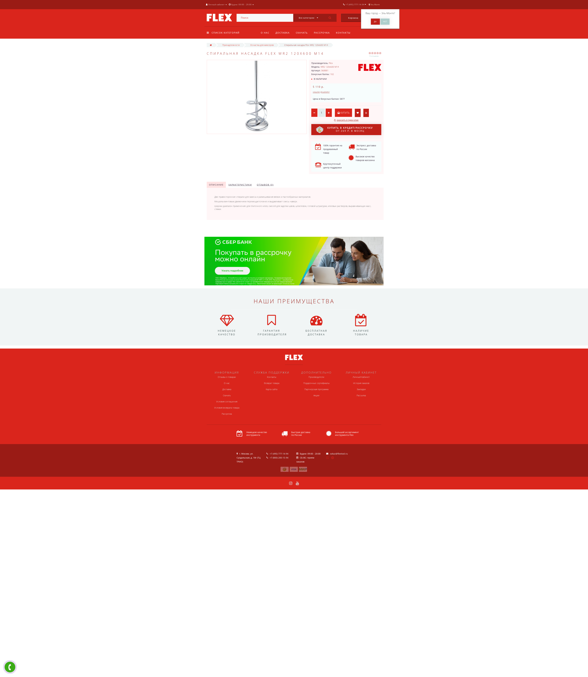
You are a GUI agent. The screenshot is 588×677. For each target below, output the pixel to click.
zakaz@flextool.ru (339, 453)
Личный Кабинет (361, 377)
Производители (316, 377)
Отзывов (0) (265, 184)
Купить (345, 112)
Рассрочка (322, 32)
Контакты (343, 32)
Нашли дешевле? (321, 92)
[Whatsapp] (327, 457)
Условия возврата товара (226, 407)
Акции (316, 395)
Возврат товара (271, 383)
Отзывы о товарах (227, 377)
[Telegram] (332, 457)
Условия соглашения (226, 401)
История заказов (361, 383)
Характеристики (240, 184)
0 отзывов (374, 56)
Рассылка (361, 395)
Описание (216, 184)
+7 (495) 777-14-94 (279, 453)
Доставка (282, 32)
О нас (265, 32)
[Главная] (211, 45)
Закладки (361, 389)
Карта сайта (271, 389)
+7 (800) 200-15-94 (279, 457)
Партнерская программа (316, 389)
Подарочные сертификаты (316, 383)
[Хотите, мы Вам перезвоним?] (10, 667)
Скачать (302, 32)
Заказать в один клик (347, 120)
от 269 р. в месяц (350, 129)
